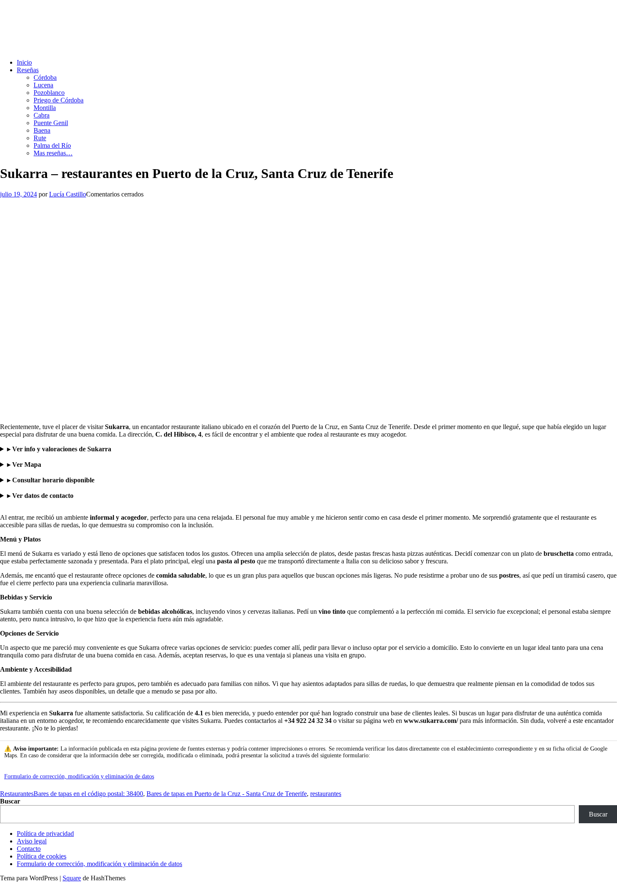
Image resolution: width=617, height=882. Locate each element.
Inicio (24, 62)
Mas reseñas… (53, 153)
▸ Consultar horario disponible (50, 480)
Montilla (45, 107)
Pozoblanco (49, 92)
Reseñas (28, 69)
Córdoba (45, 77)
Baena (42, 130)
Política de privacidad (45, 833)
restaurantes (325, 793)
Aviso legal (32, 841)
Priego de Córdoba (59, 100)
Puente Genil (51, 122)
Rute (40, 137)
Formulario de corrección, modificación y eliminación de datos (79, 776)
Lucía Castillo (67, 194)
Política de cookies (41, 856)
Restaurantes (17, 793)
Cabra (42, 115)
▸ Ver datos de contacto (40, 495)
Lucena (43, 85)
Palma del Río (52, 145)
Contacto (29, 848)
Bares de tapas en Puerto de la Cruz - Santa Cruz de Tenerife (226, 793)
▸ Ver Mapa (24, 464)
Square (72, 878)
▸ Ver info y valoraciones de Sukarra (59, 449)
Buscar (10, 801)
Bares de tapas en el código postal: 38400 (88, 793)
